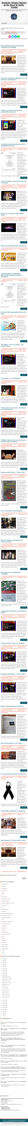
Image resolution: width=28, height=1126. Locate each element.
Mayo (3, 936)
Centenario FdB (5, 901)
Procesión (4, 942)
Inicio (15, 871)
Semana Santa (5, 948)
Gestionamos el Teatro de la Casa (13, 840)
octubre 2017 (5, 980)
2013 (3, 1005)
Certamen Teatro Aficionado (8, 903)
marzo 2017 (5, 993)
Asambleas (20, 149)
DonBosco (4, 911)
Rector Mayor (21, 317)
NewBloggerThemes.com (21, 1123)
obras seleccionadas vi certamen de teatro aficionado (13, 1068)
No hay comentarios (9, 53)
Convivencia (4, 905)
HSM (7, 711)
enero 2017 (4, 997)
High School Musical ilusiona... (12, 706)
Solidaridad (20, 577)
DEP (3, 907)
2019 (3, 972)
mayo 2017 (4, 990)
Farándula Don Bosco (10, 748)
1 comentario (24, 749)
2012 (3, 1007)
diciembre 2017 (5, 977)
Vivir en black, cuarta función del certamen (13, 181)
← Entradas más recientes (7, 871)
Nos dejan (20, 777)
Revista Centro (5, 946)
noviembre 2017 (5, 979)
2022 (3, 966)
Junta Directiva (5, 932)
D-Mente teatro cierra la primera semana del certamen (13, 440)
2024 (3, 962)
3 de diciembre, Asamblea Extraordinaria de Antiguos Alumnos (11, 275)
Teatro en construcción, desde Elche (12, 214)
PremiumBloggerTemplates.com (8, 1123)
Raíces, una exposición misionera (13, 245)
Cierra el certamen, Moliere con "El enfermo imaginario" (14, 78)
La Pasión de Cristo (6, 934)
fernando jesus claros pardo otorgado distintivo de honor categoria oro (14, 1055)
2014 (3, 1003)
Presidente (4, 940)
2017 (3, 975)
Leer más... (23, 74)
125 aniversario (21, 249)
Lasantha (22, 1122)
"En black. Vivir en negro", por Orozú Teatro (12, 345)
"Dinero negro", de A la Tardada (12, 643)
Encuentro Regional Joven (7, 913)
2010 (3, 1011)
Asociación (4, 890)
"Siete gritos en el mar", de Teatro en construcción (13, 408)
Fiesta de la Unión (6, 923)
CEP (2, 894)
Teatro (2, 53)
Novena (3, 938)
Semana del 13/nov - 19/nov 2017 (13, 472)
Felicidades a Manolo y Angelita (13, 811)
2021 (3, 968)
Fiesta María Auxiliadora (7, 921)
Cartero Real (4, 896)
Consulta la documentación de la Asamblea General (13, 144)
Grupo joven (4, 928)
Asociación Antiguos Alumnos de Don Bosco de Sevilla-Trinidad (14, 5)
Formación (4, 925)
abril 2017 (4, 992)
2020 (3, 970)
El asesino (20, 382)
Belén (3, 892)
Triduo (3, 952)
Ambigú (3, 886)
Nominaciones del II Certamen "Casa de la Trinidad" (12, 46)
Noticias (19, 814)
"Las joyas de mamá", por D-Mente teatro (13, 611)
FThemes (10, 1122)
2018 (3, 973)
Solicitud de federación (10, 31)
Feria (3, 919)
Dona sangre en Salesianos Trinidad (11, 573)
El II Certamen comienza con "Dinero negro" (12, 540)
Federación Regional (6, 917)
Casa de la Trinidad (6, 899)
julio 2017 (4, 986)
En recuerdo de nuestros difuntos (13, 774)
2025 (3, 960)
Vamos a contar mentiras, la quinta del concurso (11, 111)
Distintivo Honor (5, 909)
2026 (3, 958)
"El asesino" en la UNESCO (11, 378)
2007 (3, 1015)
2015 (3, 1002)
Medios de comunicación (11, 749)
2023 (3, 964)
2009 (3, 1013)
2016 (3, 1000)
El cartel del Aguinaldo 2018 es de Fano (13, 312)
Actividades (4, 884)
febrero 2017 (5, 995)
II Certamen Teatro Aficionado (12, 52)
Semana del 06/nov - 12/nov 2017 (13, 674)
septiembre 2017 (6, 982)
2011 (3, 1009)
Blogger (23, 1121)
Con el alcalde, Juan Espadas (11, 510)
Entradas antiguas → (22, 871)
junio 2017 (4, 988)
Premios (21, 52)
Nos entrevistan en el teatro (11, 743)
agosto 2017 (5, 984)
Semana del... (22, 477)
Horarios (4, 930)
